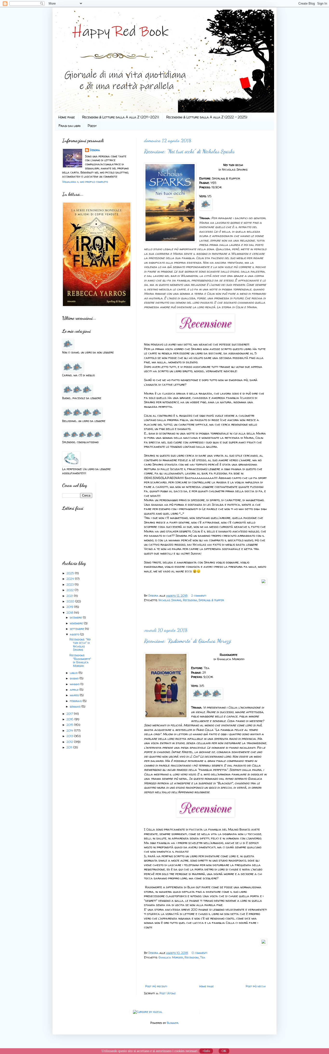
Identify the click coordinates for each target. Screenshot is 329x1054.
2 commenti (198, 596)
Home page (66, 117)
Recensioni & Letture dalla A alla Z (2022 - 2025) (206, 117)
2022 (70, 590)
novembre (77, 623)
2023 (70, 584)
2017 (70, 714)
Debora (153, 596)
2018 (70, 613)
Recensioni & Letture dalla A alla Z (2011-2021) (120, 117)
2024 (70, 579)
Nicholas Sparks (169, 600)
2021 (70, 596)
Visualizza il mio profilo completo (85, 182)
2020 (70, 601)
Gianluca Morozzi (170, 957)
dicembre (76, 617)
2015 (70, 725)
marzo (75, 695)
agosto (75, 634)
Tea (202, 957)
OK (224, 1051)
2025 (70, 573)
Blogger (172, 1023)
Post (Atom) (167, 993)
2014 (70, 730)
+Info (206, 1051)
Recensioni (190, 600)
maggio (75, 684)
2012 (70, 742)
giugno (74, 678)
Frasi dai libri (69, 125)
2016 (70, 719)
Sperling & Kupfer (211, 600)
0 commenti (199, 953)
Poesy (92, 125)
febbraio (76, 701)
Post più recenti (156, 986)
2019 (70, 607)
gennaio (75, 706)
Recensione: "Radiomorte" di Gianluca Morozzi (187, 641)
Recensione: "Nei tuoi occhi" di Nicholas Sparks (189, 151)
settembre (77, 629)
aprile (74, 690)
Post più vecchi (256, 986)
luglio (74, 673)
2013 (70, 736)
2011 (69, 747)
